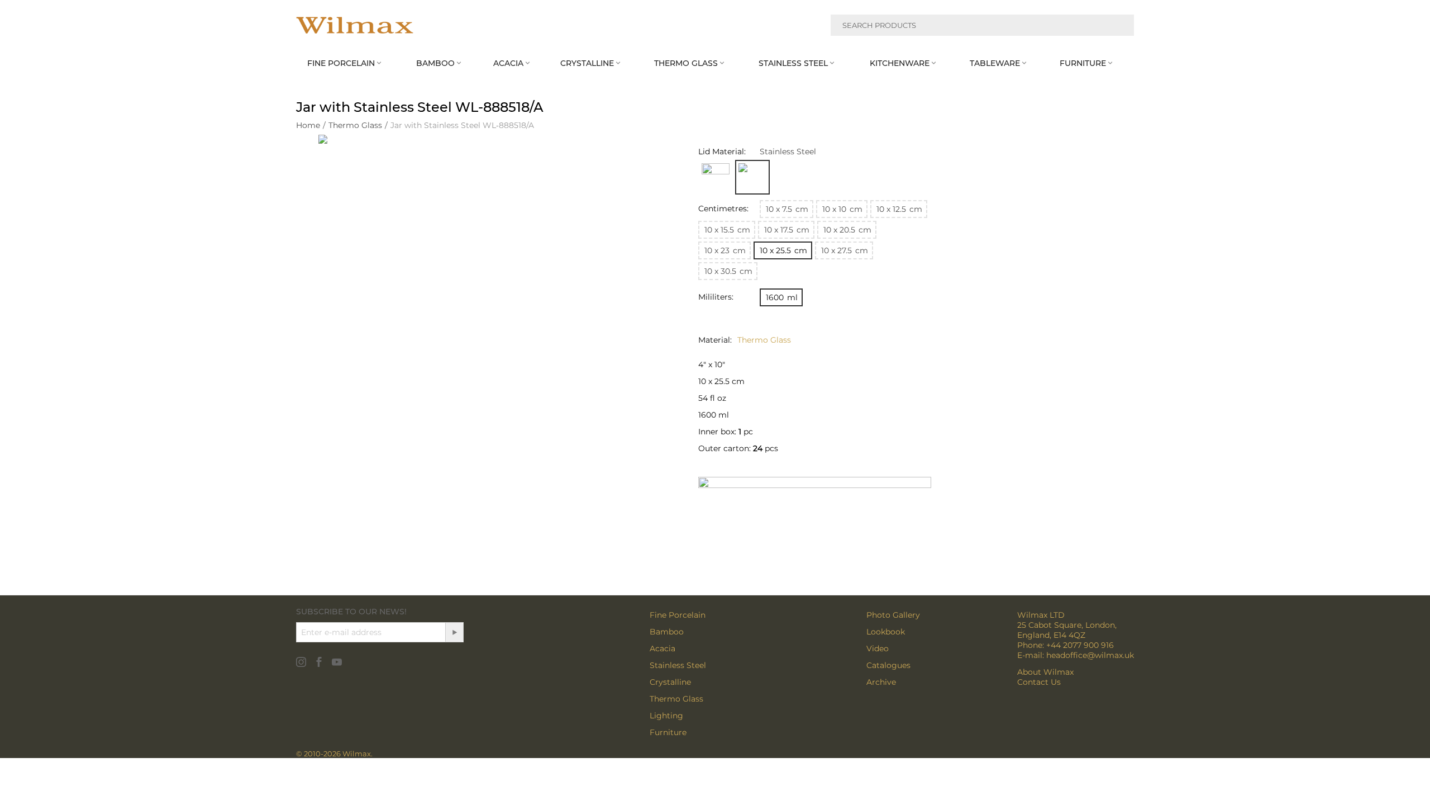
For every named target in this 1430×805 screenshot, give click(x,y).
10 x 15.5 (727, 230)
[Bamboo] (715, 177)
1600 (782, 297)
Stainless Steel (678, 665)
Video (877, 648)
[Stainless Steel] (752, 177)
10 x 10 (842, 209)
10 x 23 (725, 250)
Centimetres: (723, 208)
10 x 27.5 (844, 250)
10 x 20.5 (847, 230)
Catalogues (888, 665)
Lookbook (885, 632)
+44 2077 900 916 (1080, 645)
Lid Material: (722, 151)
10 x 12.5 (899, 209)
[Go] (454, 632)
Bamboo (667, 632)
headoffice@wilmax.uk (1090, 655)
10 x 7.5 (787, 209)
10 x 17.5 (786, 230)
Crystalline (670, 682)
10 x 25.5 (783, 250)
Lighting (666, 716)
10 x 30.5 (728, 271)
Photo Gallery (893, 615)
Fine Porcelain (678, 615)
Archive (881, 682)
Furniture (668, 732)
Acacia (662, 648)
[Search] (1119, 27)
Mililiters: (715, 297)
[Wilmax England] (354, 25)
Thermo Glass (676, 699)
